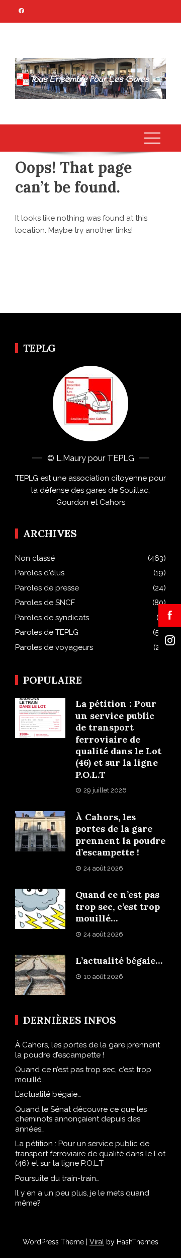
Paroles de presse (47, 587)
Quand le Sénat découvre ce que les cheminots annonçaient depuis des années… (81, 1119)
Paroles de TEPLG (46, 632)
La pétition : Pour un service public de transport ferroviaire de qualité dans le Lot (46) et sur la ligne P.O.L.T (118, 739)
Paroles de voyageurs (54, 647)
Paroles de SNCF (45, 602)
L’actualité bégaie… (118, 960)
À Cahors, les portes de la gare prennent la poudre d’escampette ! (120, 834)
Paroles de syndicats (52, 617)
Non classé (35, 558)
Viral (96, 1242)
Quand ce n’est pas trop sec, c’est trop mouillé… (117, 906)
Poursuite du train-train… (57, 1178)
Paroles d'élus (39, 572)
